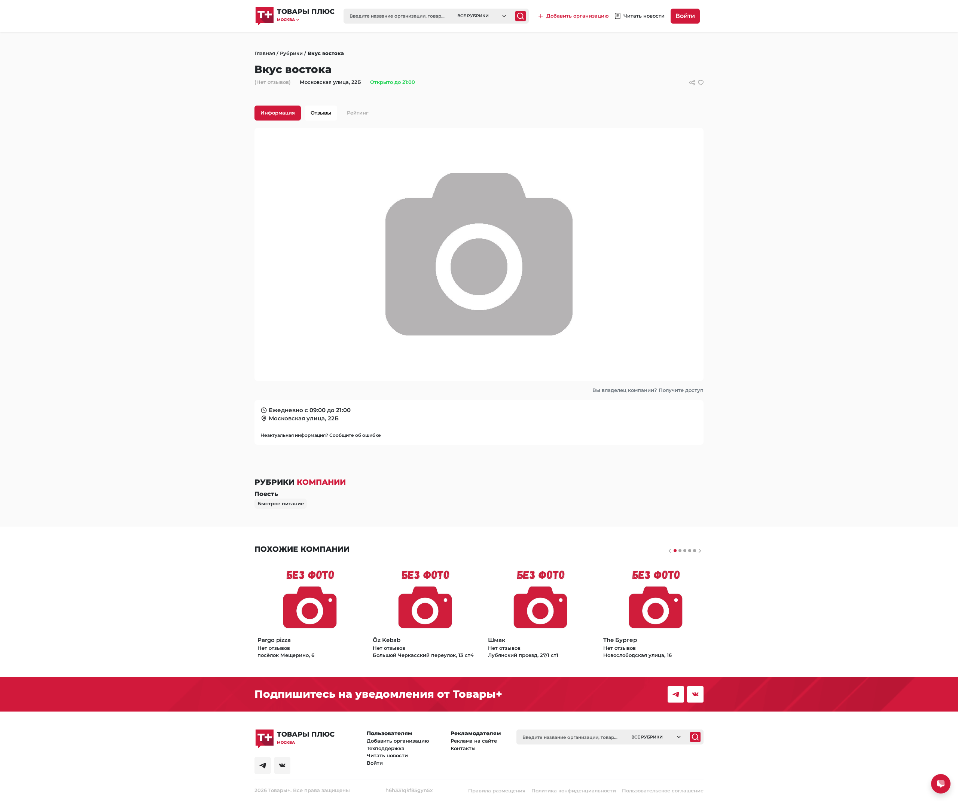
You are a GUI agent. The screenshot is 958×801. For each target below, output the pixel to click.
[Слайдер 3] (689, 550)
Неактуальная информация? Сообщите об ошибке (320, 435)
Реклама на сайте (474, 741)
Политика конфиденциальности (573, 791)
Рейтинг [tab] (358, 113)
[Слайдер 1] (679, 550)
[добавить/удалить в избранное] (701, 82)
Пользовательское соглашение (663, 791)
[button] (306, 19)
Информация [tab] (277, 113)
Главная (264, 53)
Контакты (463, 748)
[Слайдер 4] (694, 550)
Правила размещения (496, 791)
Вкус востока (326, 53)
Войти (685, 15)
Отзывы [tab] (321, 113)
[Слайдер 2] (684, 550)
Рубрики (291, 53)
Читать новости (387, 755)
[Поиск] (520, 16)
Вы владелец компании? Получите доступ (648, 390)
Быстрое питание (280, 503)
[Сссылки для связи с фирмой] (692, 82)
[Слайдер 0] (675, 550)
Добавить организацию (398, 741)
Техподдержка (386, 748)
